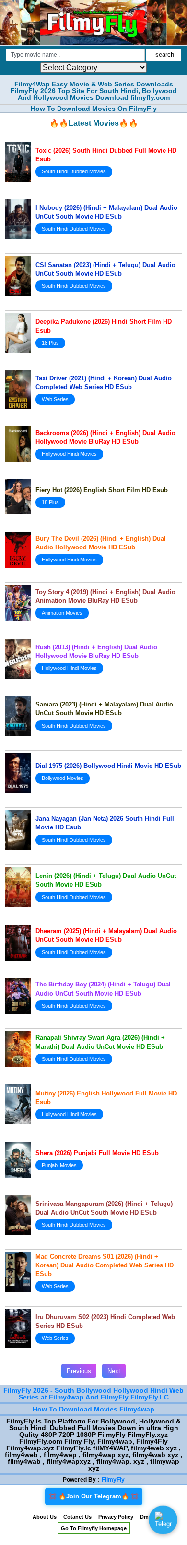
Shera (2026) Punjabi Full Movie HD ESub (97, 1152)
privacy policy (115, 1517)
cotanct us (77, 1517)
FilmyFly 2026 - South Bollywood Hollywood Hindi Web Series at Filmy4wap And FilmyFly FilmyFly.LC (93, 1394)
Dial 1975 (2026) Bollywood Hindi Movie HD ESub (108, 765)
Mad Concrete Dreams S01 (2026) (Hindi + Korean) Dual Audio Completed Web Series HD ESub (104, 1265)
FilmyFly (113, 1479)
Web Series (55, 399)
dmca (147, 1517)
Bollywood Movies (62, 778)
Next (113, 1371)
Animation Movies (62, 613)
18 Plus (50, 343)
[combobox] (75, 55)
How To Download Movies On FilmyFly (94, 108)
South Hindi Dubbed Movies (74, 171)
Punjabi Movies (59, 1165)
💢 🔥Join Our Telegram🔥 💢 (94, 1496)
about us (45, 1517)
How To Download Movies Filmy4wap (93, 1409)
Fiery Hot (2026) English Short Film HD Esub (101, 490)
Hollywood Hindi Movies (69, 454)
